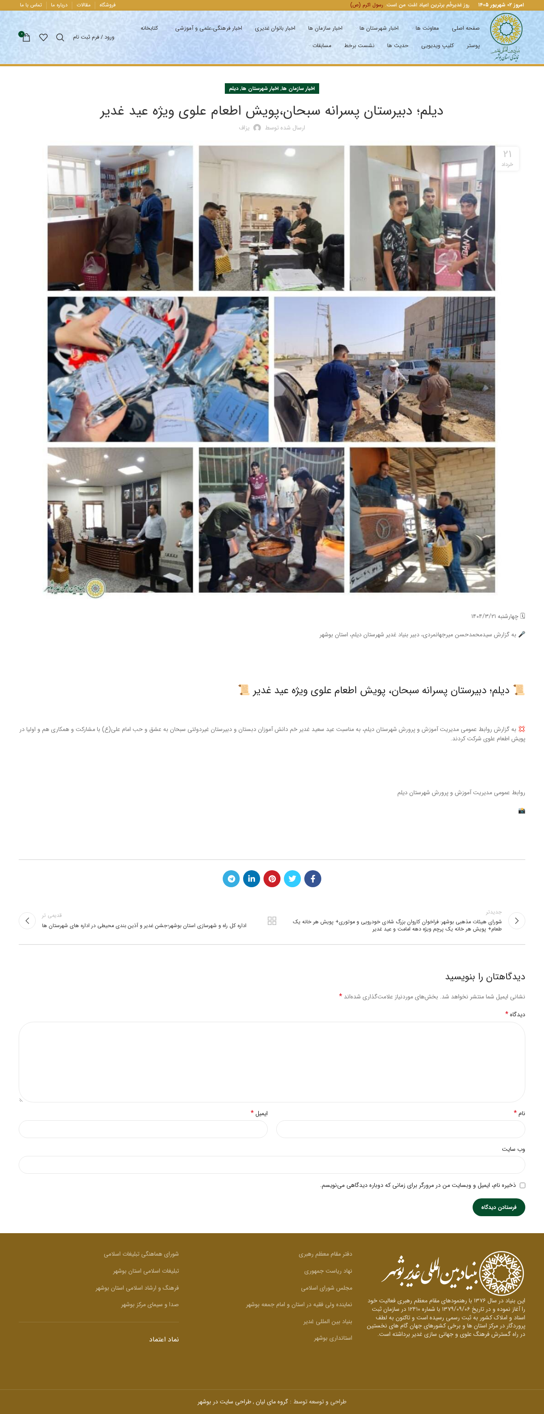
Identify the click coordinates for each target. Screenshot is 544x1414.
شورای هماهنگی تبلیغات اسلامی (141, 1254)
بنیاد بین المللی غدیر (327, 1321)
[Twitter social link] (292, 878)
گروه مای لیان (272, 1401)
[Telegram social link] (231, 878)
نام (519, 1113)
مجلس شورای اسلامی (326, 1288)
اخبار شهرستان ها (260, 88)
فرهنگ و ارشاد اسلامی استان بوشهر (137, 1288)
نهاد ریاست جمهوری (328, 1271)
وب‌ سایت (513, 1149)
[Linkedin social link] (251, 878)
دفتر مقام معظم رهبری (325, 1254)
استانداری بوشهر (333, 1338)
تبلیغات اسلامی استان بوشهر (146, 1271)
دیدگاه (515, 1014)
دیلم (233, 88)
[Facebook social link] (312, 878)
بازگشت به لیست (272, 920)
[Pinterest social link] (272, 878)
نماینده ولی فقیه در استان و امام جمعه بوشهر (299, 1304)
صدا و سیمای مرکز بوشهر (150, 1304)
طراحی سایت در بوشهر (224, 1401)
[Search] (60, 37)
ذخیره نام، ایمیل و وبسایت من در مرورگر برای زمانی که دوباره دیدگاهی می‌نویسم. (418, 1185)
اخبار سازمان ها (298, 88)
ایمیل (259, 1113)
